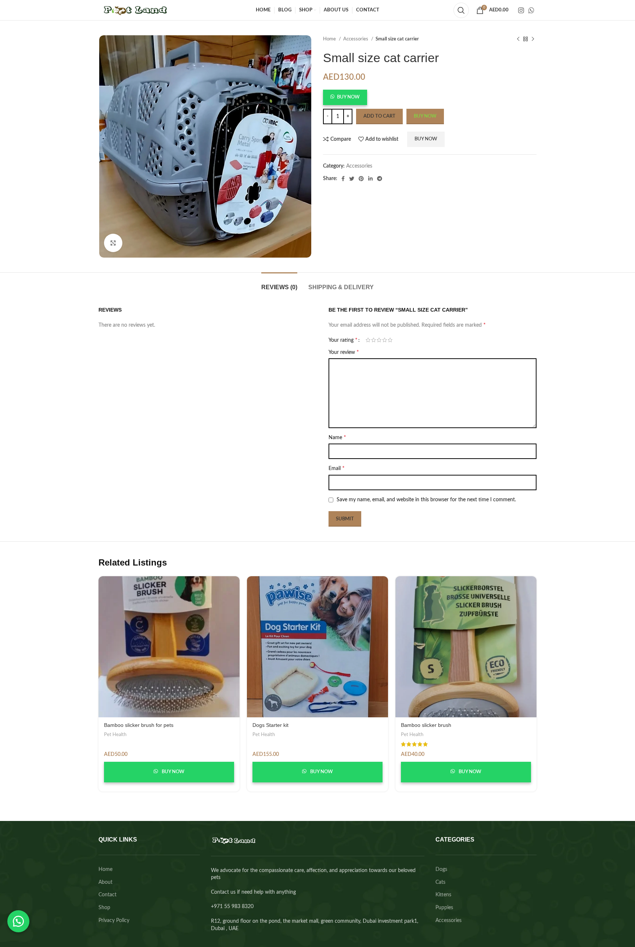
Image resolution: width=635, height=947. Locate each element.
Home (330, 39)
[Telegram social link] (379, 178)
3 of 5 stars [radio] (379, 339)
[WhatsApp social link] (531, 10)
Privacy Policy (113, 920)
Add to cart (379, 116)
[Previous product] (518, 39)
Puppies (444, 907)
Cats (440, 882)
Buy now (425, 116)
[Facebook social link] (343, 178)
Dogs (441, 869)
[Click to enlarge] (113, 243)
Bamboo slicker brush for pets (138, 725)
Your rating (343, 340)
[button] (345, 99)
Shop (104, 907)
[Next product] (533, 39)
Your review (344, 352)
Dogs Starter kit (270, 725)
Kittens (443, 894)
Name (337, 437)
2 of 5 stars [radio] (373, 339)
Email (337, 468)
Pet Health (115, 734)
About (105, 882)
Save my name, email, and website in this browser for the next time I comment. (426, 499)
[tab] (279, 283)
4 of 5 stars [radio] (384, 339)
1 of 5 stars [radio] (368, 339)
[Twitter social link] (351, 178)
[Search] (461, 10)
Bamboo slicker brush (426, 725)
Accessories (356, 39)
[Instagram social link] (521, 10)
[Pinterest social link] (361, 178)
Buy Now (348, 97)
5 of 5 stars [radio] (390, 339)
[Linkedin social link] (370, 178)
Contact (107, 894)
